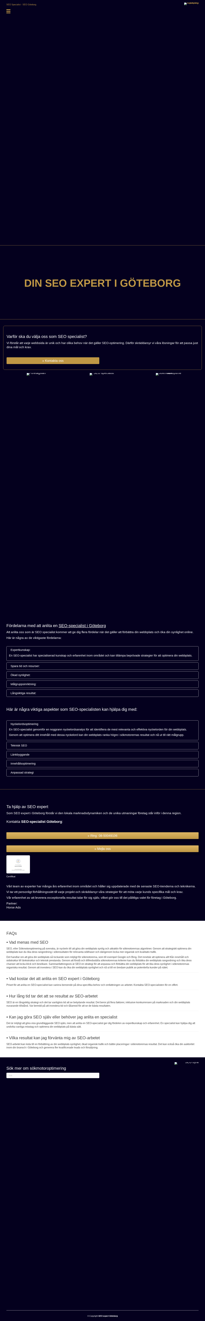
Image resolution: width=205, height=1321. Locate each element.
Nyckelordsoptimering (24, 724)
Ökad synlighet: (20, 675)
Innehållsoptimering (23, 763)
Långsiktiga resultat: (23, 693)
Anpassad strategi (22, 772)
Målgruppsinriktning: (23, 684)
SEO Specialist (13, 4)
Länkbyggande (20, 754)
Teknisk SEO (19, 745)
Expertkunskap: (20, 650)
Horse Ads (13, 907)
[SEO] (8, 11)
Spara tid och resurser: (25, 666)
